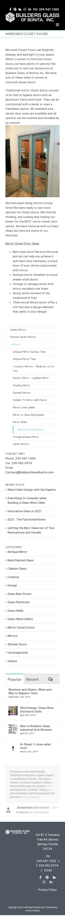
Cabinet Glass (17, 568)
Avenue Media (32, 910)
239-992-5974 (22, 463)
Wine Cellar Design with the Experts (32, 489)
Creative (13, 577)
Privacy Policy (47, 889)
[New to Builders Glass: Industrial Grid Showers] (13, 726)
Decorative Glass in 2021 (25, 511)
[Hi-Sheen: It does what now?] (13, 744)
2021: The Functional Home (26, 519)
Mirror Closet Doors (21, 627)
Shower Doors (17, 644)
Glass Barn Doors (19, 594)
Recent (32, 679)
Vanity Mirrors (18, 329)
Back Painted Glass (21, 560)
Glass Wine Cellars (20, 619)
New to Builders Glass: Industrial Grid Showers (36, 727)
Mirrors (13, 636)
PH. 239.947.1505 (46, 9)
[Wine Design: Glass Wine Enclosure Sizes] (13, 708)
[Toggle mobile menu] (58, 25)
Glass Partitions (19, 602)
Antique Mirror (17, 552)
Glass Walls (15, 610)
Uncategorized (18, 652)
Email (48, 870)
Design (12, 585)
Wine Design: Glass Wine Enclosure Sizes (36, 709)
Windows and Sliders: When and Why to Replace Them (30, 691)
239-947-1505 (25, 458)
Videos (12, 661)
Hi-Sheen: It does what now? (35, 746)
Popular (14, 679)
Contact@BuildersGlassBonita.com (29, 472)
